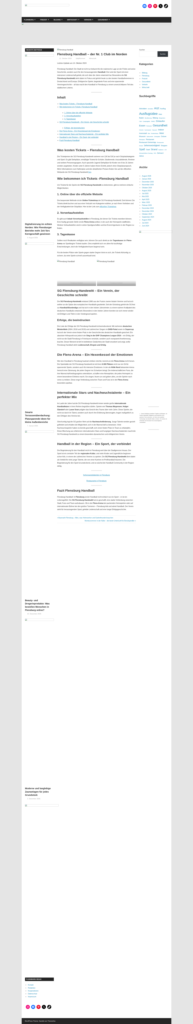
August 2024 (146, 220)
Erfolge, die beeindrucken (74, 128)
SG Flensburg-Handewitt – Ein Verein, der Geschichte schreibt (84, 122)
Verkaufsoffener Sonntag (146, 153)
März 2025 (146, 202)
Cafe (140, 121)
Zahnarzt (160, 153)
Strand (154, 149)
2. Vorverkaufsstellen (72, 116)
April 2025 (145, 199)
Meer (161, 133)
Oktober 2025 (147, 188)
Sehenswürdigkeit (152, 145)
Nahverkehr (150, 136)
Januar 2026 (146, 179)
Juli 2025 (145, 193)
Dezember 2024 (148, 208)
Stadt (148, 150)
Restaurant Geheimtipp (147, 142)
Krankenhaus (154, 133)
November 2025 (148, 185)
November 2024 (148, 211)
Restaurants (160, 142)
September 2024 (148, 217)
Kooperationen (33, 991)
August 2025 (146, 190)
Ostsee (163, 136)
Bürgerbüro (162, 118)
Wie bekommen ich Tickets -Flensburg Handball (78, 107)
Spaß (142, 149)
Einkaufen (160, 121)
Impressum (32, 997)
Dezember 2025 (148, 182)
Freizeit (43, 20)
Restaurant (150, 139)
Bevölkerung (148, 118)
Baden (141, 118)
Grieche (141, 130)
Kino (149, 133)
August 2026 (146, 176)
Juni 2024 (145, 226)
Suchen (142, 50)
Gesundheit (103, 20)
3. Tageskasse (70, 119)
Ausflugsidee (148, 113)
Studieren (161, 149)
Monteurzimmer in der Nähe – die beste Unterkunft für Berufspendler (109, 521)
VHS (155, 153)
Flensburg (29, 20)
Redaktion (31, 988)
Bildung (57, 20)
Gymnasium (148, 130)
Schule (141, 145)
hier (89, 172)
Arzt (156, 108)
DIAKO (153, 121)
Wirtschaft (72, 20)
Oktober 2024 (147, 214)
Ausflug (163, 109)
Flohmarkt (149, 126)
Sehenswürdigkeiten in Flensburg (96, 475)
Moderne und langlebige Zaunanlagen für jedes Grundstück (38, 791)
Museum (142, 136)
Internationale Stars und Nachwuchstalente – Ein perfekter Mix (84, 134)
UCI (166, 149)
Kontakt (31, 985)
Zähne (141, 156)
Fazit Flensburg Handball (69, 140)
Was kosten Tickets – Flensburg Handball (75, 104)
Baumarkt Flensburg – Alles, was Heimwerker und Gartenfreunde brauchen (85, 518)
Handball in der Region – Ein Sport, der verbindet (78, 137)
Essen (142, 125)
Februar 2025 (147, 205)
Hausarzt (154, 130)
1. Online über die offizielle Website (78, 113)
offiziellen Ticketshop (108, 207)
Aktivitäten (143, 109)
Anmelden (150, 108)
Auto (160, 114)
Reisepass (142, 139)
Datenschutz (32, 994)
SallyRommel (80, 58)
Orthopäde (157, 136)
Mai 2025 (145, 196)
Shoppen (164, 145)
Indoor (161, 130)
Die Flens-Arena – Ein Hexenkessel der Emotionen (79, 131)
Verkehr (87, 20)
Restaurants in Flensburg (96, 481)
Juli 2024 (145, 223)
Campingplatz (146, 121)
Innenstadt (143, 133)
